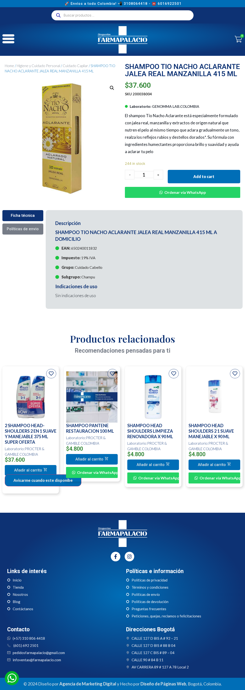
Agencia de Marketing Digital (87, 683)
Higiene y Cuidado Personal (38, 65)
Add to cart (203, 176)
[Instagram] (129, 556)
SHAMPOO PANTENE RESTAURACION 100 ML (90, 428)
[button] (182, 188)
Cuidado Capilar (75, 65)
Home (9, 65)
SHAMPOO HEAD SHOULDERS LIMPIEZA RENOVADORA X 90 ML (150, 431)
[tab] (22, 215)
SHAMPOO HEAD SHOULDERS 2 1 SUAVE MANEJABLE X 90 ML (211, 431)
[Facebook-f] (115, 556)
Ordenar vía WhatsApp (185, 192)
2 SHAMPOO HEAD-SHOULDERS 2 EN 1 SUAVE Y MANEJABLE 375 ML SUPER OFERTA (30, 434)
